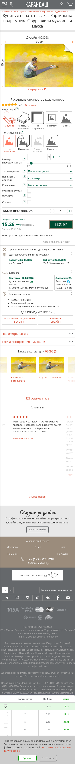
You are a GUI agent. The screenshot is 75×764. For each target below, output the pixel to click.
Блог (62, 547)
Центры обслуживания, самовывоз (29, 254)
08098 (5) (51, 351)
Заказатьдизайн (55, 320)
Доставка (14, 272)
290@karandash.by (38, 563)
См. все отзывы (37, 496)
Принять (27, 758)
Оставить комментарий (57, 241)
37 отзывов (31, 105)
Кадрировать (36, 89)
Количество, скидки (15, 210)
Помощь (12, 554)
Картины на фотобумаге (18, 379)
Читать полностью (23, 438)
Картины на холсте (50, 377)
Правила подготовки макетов (56, 589)
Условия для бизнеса (37, 541)
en (10, 589)
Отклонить (48, 758)
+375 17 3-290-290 (26, 636)
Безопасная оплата (19, 294)
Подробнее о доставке (46, 676)
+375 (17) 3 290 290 (39, 559)
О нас (37, 547)
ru (5, 589)
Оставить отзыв (40, 398)
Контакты (62, 554)
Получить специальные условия (19, 320)
